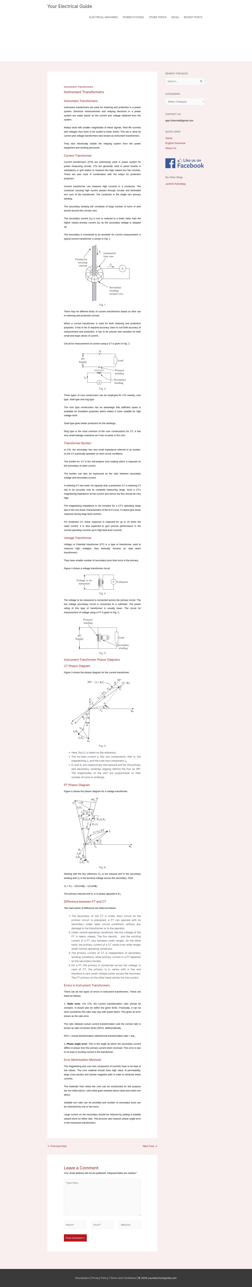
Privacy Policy (99, 1278)
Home (168, 138)
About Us (170, 148)
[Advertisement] (126, 42)
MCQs (175, 17)
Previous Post (57, 1146)
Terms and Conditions (123, 1278)
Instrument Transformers (78, 86)
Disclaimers (82, 1278)
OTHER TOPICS (158, 17)
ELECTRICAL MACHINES (103, 17)
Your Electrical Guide (69, 6)
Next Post (150, 1146)
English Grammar (175, 143)
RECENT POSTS (193, 17)
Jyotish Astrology (175, 183)
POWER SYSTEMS (133, 17)
